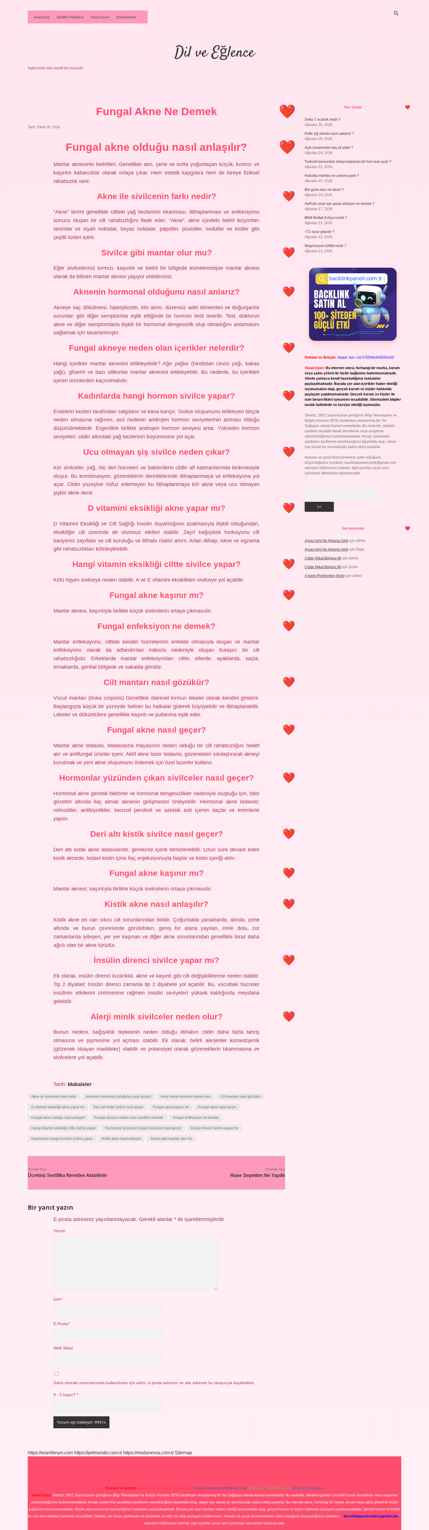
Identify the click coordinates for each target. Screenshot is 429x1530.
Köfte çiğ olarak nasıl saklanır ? (329, 134)
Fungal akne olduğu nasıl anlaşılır (58, 1118)
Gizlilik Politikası (70, 17)
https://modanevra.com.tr (148, 1452)
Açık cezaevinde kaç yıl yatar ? (329, 148)
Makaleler (80, 1084)
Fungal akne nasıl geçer (217, 1107)
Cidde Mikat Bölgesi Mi (323, 558)
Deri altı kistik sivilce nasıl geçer (118, 1107)
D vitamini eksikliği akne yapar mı (57, 1107)
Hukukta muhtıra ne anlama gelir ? (332, 176)
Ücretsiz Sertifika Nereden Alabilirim (67, 1175)
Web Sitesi (63, 1348)
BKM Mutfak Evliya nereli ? (326, 218)
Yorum (59, 1231)
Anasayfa (42, 17)
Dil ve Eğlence (214, 53)
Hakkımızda (126, 17)
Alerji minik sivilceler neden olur (186, 1097)
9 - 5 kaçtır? (65, 1395)
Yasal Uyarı (99, 17)
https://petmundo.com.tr (98, 1452)
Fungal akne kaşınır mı (171, 1107)
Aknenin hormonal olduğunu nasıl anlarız (118, 1097)
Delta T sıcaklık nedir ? (323, 119)
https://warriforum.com (50, 1452)
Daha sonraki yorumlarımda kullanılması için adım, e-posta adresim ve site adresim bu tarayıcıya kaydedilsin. (154, 1383)
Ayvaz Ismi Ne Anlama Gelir (326, 541)
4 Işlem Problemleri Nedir (325, 576)
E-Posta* (61, 1324)
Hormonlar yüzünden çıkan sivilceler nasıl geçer (143, 1128)
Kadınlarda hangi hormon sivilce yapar (62, 1139)
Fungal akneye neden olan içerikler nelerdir (128, 1118)
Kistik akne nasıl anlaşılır (121, 1139)
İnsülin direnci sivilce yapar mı (214, 1128)
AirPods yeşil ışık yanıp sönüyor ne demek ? (339, 204)
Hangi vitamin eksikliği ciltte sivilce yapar (63, 1128)
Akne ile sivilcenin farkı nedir (53, 1097)
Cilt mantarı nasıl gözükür (240, 1097)
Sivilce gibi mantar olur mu (171, 1139)
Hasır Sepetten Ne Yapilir (257, 1175)
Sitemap (183, 1452)
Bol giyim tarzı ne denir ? (324, 190)
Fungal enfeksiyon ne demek (196, 1118)
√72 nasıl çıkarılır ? (319, 232)
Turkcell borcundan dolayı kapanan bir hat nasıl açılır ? (348, 162)
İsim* (57, 1299)
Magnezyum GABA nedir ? (325, 246)
